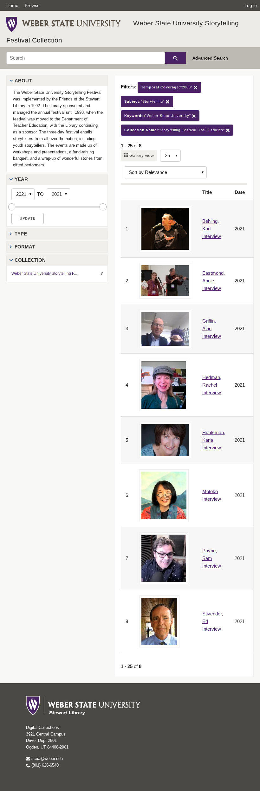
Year (21, 179)
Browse (32, 5)
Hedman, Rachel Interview (211, 385)
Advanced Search (210, 58)
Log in (250, 5)
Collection (30, 260)
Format (25, 246)
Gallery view (141, 155)
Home (12, 5)
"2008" (167, 87)
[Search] (175, 58)
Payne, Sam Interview (211, 558)
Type (21, 233)
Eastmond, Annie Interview (213, 280)
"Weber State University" (158, 116)
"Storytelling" (145, 101)
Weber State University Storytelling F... (44, 273)
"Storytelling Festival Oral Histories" (175, 130)
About (23, 80)
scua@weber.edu (46, 758)
